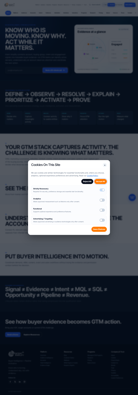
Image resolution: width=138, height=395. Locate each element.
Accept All (100, 181)
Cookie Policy (92, 176)
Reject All (87, 181)
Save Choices (99, 229)
